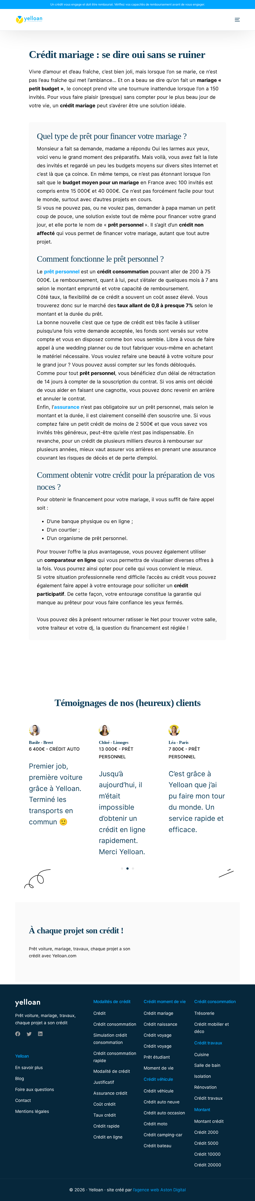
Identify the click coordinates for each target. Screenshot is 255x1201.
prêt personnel (61, 272)
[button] (122, 868)
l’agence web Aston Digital (159, 1189)
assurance (66, 407)
